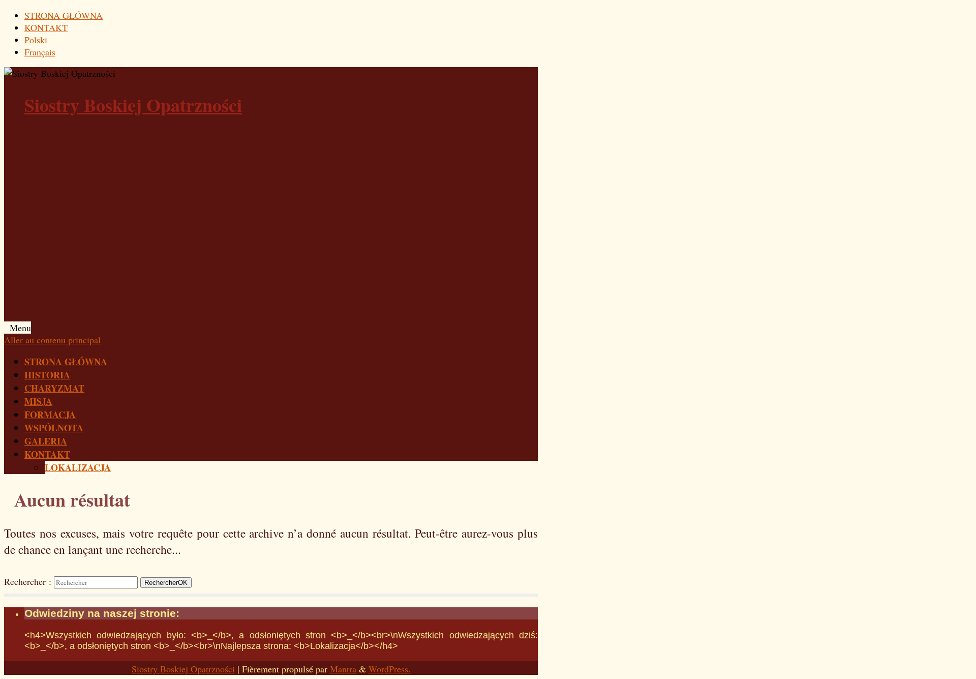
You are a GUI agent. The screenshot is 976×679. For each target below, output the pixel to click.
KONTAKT (46, 27)
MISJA (38, 401)
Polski (35, 40)
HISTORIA (47, 374)
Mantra (343, 669)
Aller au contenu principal (52, 340)
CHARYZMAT (54, 388)
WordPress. (390, 669)
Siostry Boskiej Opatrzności (133, 105)
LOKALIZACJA (78, 467)
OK (166, 582)
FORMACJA (50, 414)
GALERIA (45, 441)
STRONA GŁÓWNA (63, 15)
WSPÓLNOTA (53, 427)
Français (39, 52)
